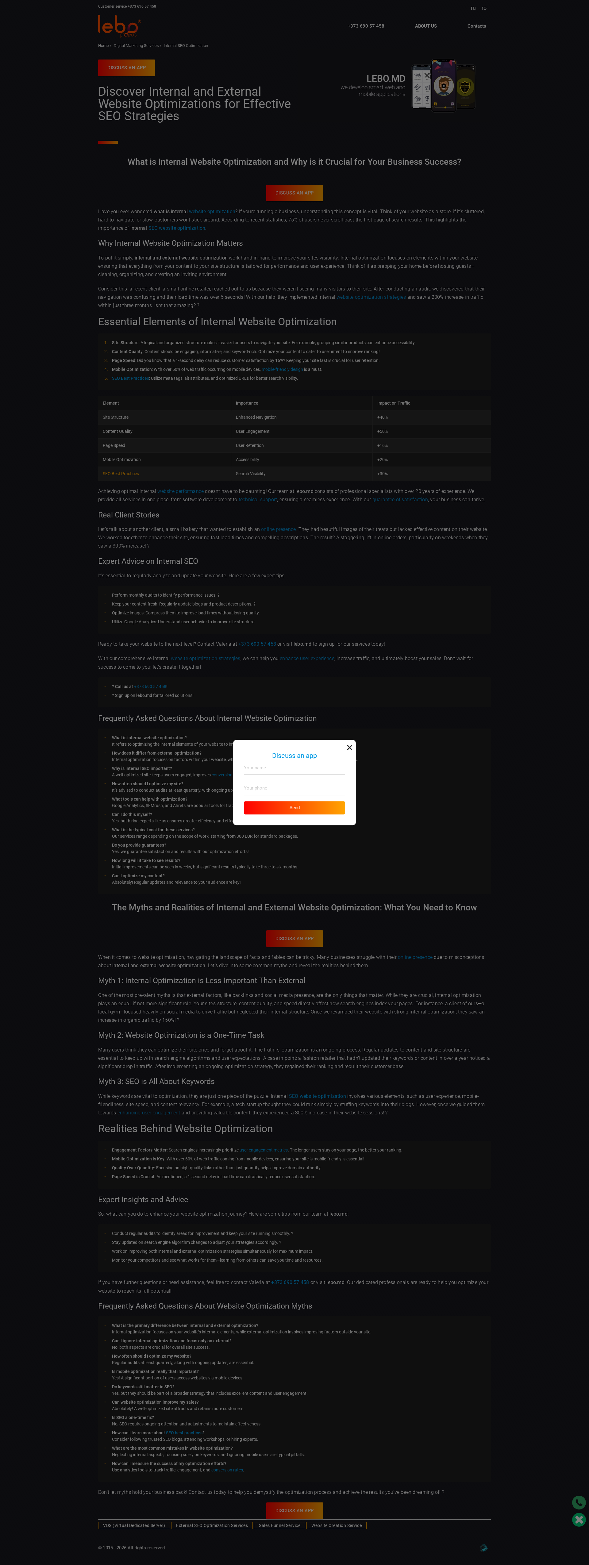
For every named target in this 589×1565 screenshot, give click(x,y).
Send (295, 807)
